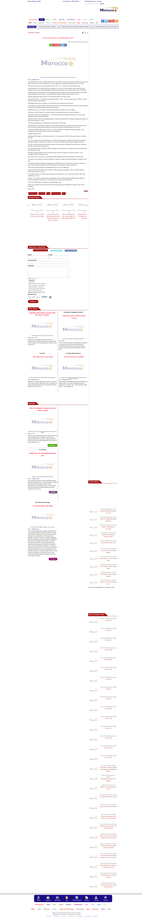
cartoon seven (108, 669)
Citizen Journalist (76, 900)
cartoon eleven (108, 757)
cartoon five (108, 679)
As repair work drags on (73, 353)
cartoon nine (108, 728)
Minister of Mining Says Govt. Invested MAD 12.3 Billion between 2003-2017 (53, 216)
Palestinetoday (80, 916)
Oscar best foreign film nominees (108, 806)
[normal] (85, 32)
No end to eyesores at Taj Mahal (74, 357)
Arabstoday (49, 916)
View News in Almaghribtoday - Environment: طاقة (101, 587)
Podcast (106, 900)
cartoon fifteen (108, 708)
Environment (31, 32)
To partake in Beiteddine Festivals (73, 312)
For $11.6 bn (42, 449)
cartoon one (108, 640)
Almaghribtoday (56, 916)
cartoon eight (108, 718)
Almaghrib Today (91, 1)
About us (87, 900)
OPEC (33, 178)
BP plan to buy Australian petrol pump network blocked (84, 216)
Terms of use (32, 282)
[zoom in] (83, 32)
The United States (56, 193)
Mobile (39, 900)
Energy (37, 32)
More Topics (52, 445)
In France (42, 353)
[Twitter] (56, 251)
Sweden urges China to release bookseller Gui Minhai (65, 26)
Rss (67, 900)
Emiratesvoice (71, 916)
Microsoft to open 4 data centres (43, 357)
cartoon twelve (108, 649)
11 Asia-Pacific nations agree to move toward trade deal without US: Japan (104, 26)
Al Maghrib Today (33, 193)
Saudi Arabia (42, 193)
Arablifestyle (95, 916)
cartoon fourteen (108, 747)
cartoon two (108, 620)
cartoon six (108, 689)
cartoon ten (108, 630)
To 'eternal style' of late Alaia (43, 506)
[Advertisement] (64, 10)
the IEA (60, 86)
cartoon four (108, 698)
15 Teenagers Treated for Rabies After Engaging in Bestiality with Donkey (108, 769)
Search (102, 3)
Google (99, 1)
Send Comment (33, 301)
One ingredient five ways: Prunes (108, 796)
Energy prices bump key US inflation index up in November (68, 216)
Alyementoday (87, 916)
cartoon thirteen (108, 659)
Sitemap (96, 900)
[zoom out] (87, 32)
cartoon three (108, 738)
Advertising (57, 900)
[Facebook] (71, 251)
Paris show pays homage (42, 502)
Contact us (48, 900)
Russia (48, 193)
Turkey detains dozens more (108, 542)
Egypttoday (64, 916)
